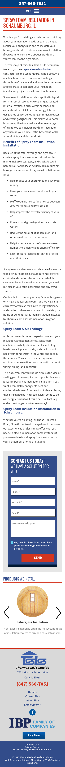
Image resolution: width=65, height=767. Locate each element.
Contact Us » (32, 696)
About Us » (32, 700)
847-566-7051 (32, 3)
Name (15, 481)
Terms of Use (32, 744)
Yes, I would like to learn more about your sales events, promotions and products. (33, 545)
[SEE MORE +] (32, 601)
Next (58, 612)
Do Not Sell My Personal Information (32, 749)
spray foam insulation (37, 69)
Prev (6, 612)
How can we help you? (23, 523)
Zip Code (17, 502)
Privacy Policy (32, 747)
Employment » (32, 705)
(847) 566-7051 (32, 683)
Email (15, 513)
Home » (32, 692)
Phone (16, 491)
